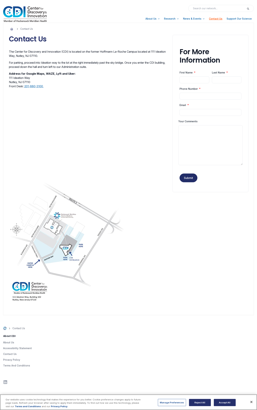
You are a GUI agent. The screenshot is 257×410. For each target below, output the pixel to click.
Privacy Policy (11, 359)
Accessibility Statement (17, 348)
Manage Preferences (172, 402)
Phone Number (189, 88)
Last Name (218, 72)
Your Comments (188, 121)
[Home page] (12, 29)
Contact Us (10, 353)
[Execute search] (250, 8)
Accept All (224, 402)
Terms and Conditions (28, 406)
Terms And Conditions (16, 365)
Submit (188, 178)
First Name (186, 72)
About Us (8, 342)
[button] (152, 19)
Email (183, 105)
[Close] (251, 402)
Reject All (199, 402)
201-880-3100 (34, 86)
